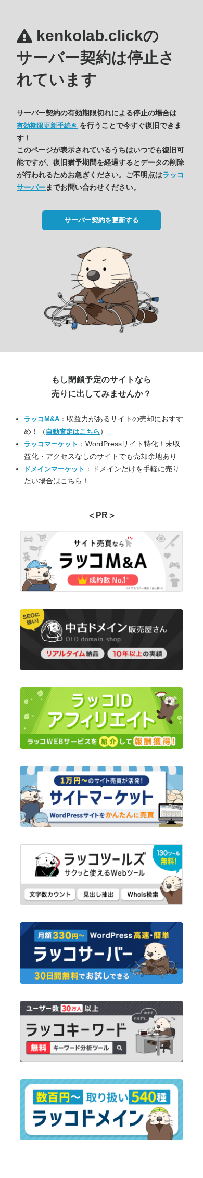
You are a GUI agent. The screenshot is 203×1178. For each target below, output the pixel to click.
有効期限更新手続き (47, 125)
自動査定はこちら (73, 431)
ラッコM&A (41, 419)
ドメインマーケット (54, 469)
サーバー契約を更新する (102, 220)
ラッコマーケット (51, 444)
